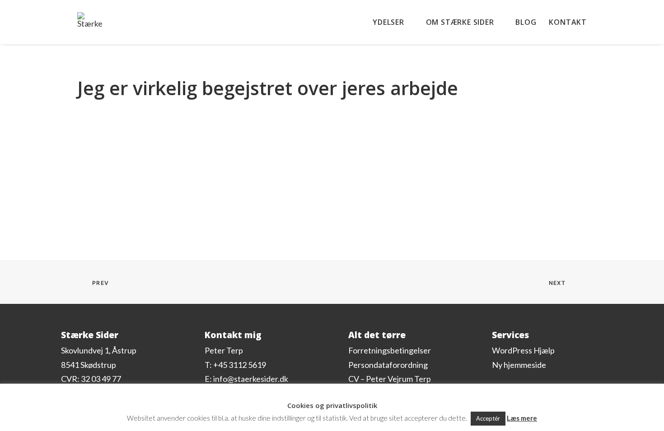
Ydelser (388, 22)
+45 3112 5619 (239, 365)
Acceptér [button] (488, 418)
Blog (525, 22)
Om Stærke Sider (460, 22)
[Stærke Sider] (90, 19)
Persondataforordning (388, 365)
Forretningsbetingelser (389, 350)
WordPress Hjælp (523, 350)
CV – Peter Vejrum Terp (389, 379)
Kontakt (568, 22)
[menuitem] (396, 22)
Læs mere (522, 418)
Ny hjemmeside (519, 365)
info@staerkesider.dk (250, 379)
